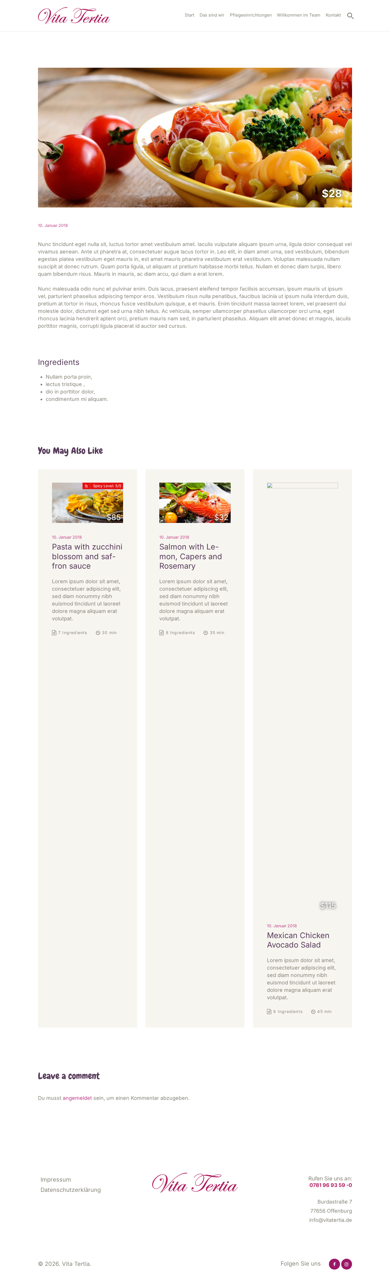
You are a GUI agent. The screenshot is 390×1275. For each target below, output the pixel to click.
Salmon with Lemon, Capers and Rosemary (190, 556)
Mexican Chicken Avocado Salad (298, 940)
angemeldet (77, 1098)
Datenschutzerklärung (71, 1189)
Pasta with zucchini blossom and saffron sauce (87, 556)
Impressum (56, 1179)
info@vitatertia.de (330, 1220)
